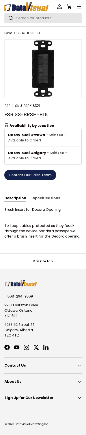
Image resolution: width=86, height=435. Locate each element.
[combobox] (43, 18)
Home (8, 33)
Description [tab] (15, 198)
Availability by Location (31, 125)
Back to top (43, 261)
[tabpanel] (43, 223)
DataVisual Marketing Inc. (32, 424)
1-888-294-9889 (18, 296)
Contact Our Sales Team (30, 175)
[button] (69, 7)
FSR (7, 105)
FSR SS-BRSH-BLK (28, 33)
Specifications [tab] (46, 198)
